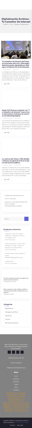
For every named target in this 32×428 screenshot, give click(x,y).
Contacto (16, 390)
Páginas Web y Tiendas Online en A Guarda (16, 403)
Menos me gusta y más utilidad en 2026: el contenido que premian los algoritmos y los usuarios (15, 290)
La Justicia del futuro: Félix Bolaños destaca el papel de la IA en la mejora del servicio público (15, 161)
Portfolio (16, 382)
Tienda (16, 384)
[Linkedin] (17, 352)
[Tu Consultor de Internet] (15, 5)
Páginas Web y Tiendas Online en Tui (16, 409)
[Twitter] (13, 352)
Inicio (11, 24)
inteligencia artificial (11, 312)
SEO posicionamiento (11, 323)
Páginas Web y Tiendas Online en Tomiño (16, 407)
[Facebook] (9, 352)
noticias (7, 319)
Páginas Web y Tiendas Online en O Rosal (16, 405)
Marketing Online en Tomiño (16, 397)
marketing (8, 316)
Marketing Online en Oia (16, 401)
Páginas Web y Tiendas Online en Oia (16, 411)
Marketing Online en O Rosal (16, 395)
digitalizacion (9, 308)
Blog (16, 387)
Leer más (6, 84)
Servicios (16, 379)
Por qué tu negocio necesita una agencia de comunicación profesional (15, 279)
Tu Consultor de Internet (22, 422)
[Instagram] (22, 352)
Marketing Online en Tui (16, 399)
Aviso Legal (20, 425)
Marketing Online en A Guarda (16, 393)
